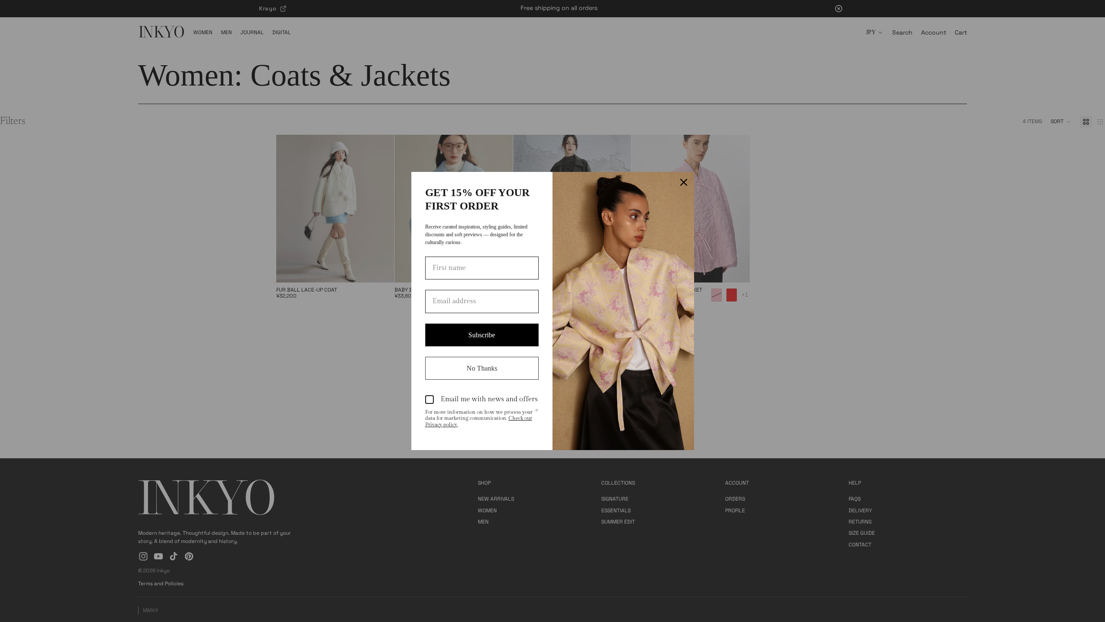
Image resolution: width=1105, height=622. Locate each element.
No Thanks (482, 368)
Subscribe (481, 335)
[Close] (683, 182)
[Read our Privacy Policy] (536, 413)
